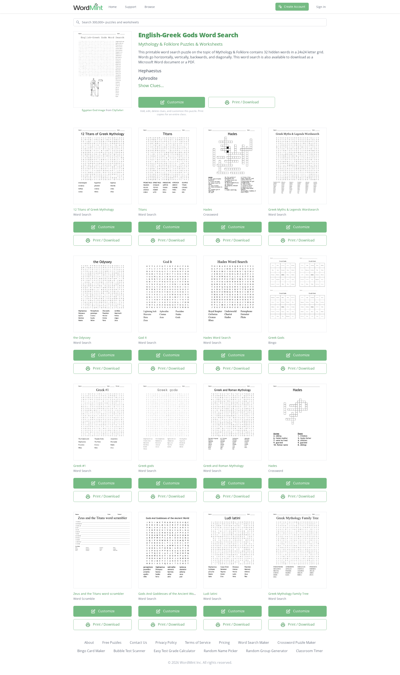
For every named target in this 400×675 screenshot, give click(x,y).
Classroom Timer (309, 651)
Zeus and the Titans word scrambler (98, 594)
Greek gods (146, 466)
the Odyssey (81, 338)
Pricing (224, 642)
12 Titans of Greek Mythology (93, 209)
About (89, 642)
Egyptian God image (93, 110)
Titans (142, 209)
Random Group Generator (267, 651)
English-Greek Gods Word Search (188, 35)
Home (113, 7)
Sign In (321, 7)
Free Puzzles (111, 642)
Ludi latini (210, 594)
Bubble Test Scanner (129, 651)
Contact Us (138, 642)
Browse (150, 7)
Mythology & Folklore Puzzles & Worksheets (180, 44)
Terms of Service (198, 642)
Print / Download (245, 102)
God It (142, 338)
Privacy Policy (166, 642)
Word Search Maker (253, 642)
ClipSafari (117, 110)
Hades (207, 209)
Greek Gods (276, 338)
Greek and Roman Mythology (223, 466)
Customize (175, 102)
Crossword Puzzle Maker (297, 642)
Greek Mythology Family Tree (288, 594)
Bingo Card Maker (91, 651)
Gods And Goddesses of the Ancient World (168, 594)
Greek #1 (79, 466)
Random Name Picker (221, 651)
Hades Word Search (217, 338)
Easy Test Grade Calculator (174, 651)
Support (130, 7)
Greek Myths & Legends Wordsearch (293, 209)
